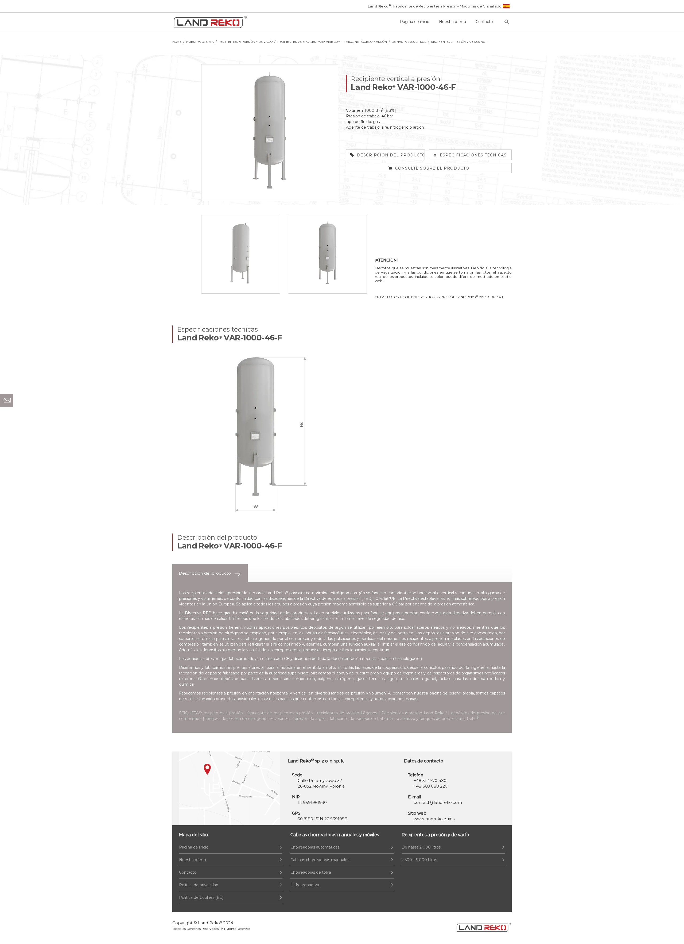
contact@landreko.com (438, 802)
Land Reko (210, 922)
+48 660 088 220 (431, 786)
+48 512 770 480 (430, 780)
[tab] (210, 573)
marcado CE (277, 658)
